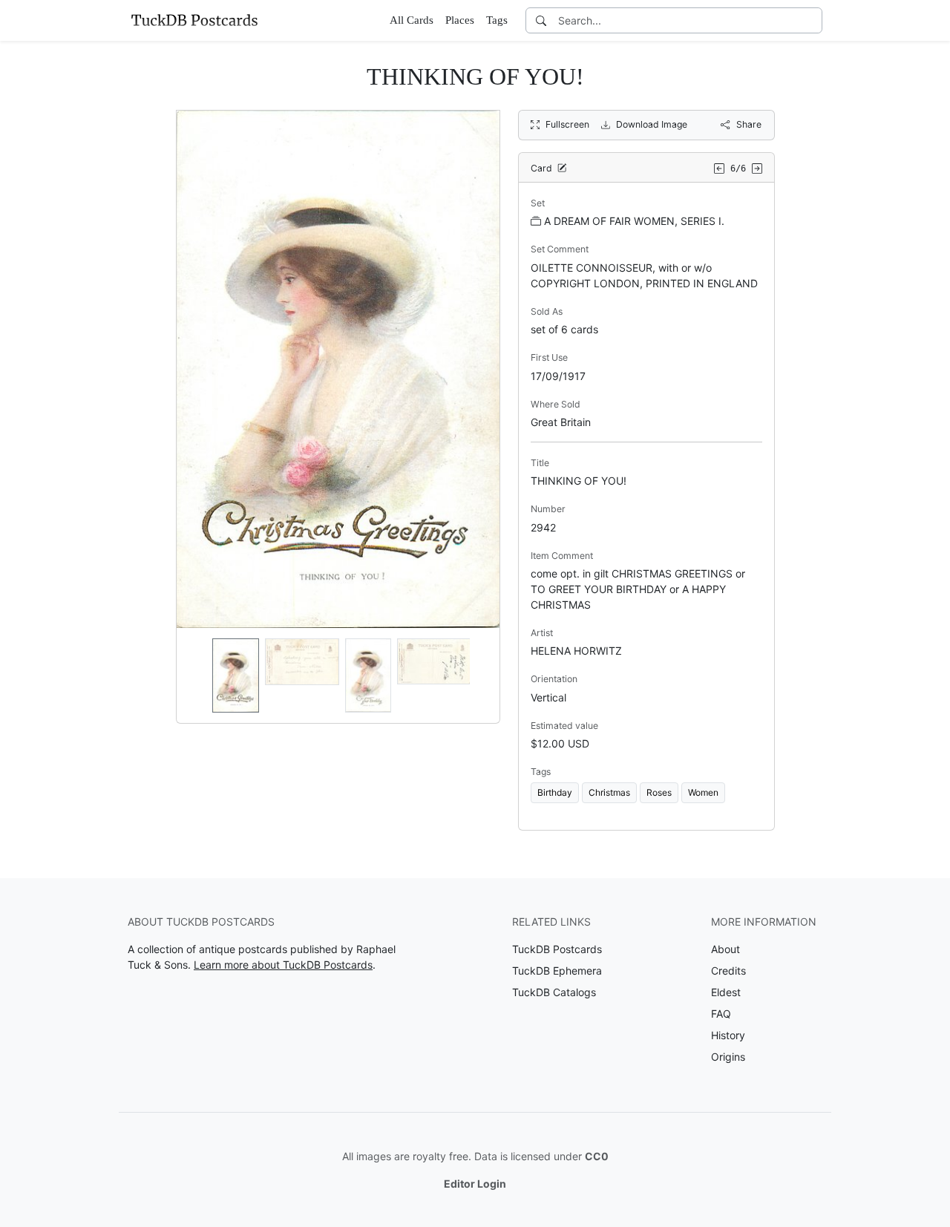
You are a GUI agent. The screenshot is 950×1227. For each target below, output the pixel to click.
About (725, 949)
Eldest (726, 992)
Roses (659, 792)
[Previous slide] (197, 675)
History (728, 1035)
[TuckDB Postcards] (194, 20)
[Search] (541, 20)
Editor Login (475, 1183)
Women (703, 792)
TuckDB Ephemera (557, 970)
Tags (497, 20)
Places (459, 20)
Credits (728, 970)
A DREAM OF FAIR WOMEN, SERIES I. (634, 221)
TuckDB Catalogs (554, 992)
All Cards (411, 20)
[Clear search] (812, 20)
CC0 (597, 1156)
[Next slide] (478, 675)
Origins (728, 1056)
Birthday (554, 792)
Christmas (609, 792)
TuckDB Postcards (557, 949)
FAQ (721, 1013)
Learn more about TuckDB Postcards (283, 964)
